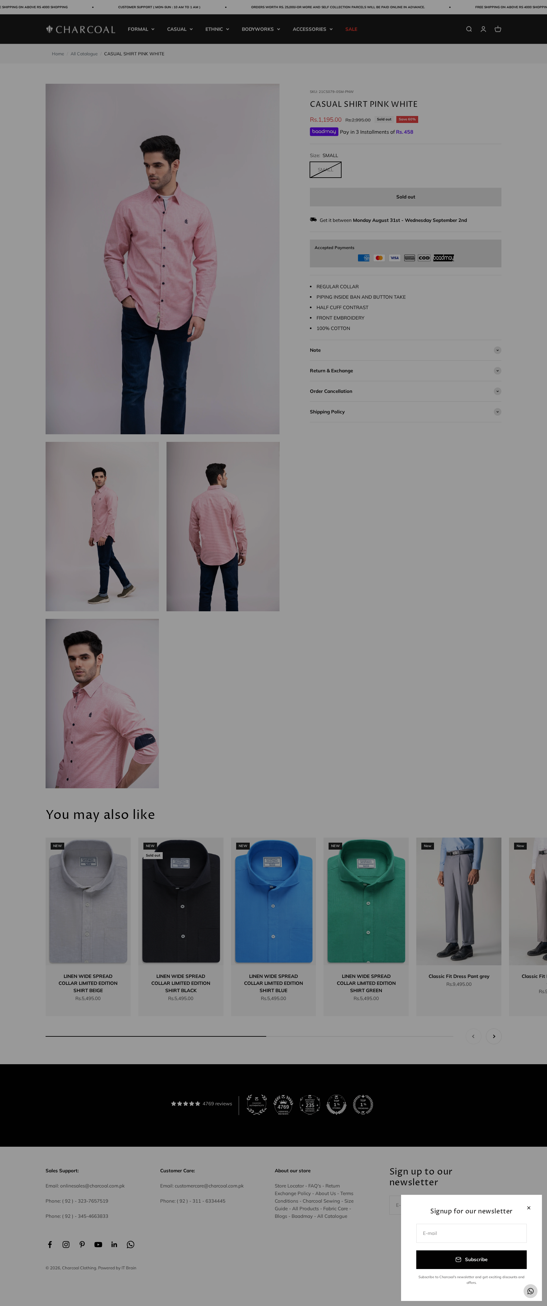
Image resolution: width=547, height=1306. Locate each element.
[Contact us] (531, 1291)
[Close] (529, 1208)
